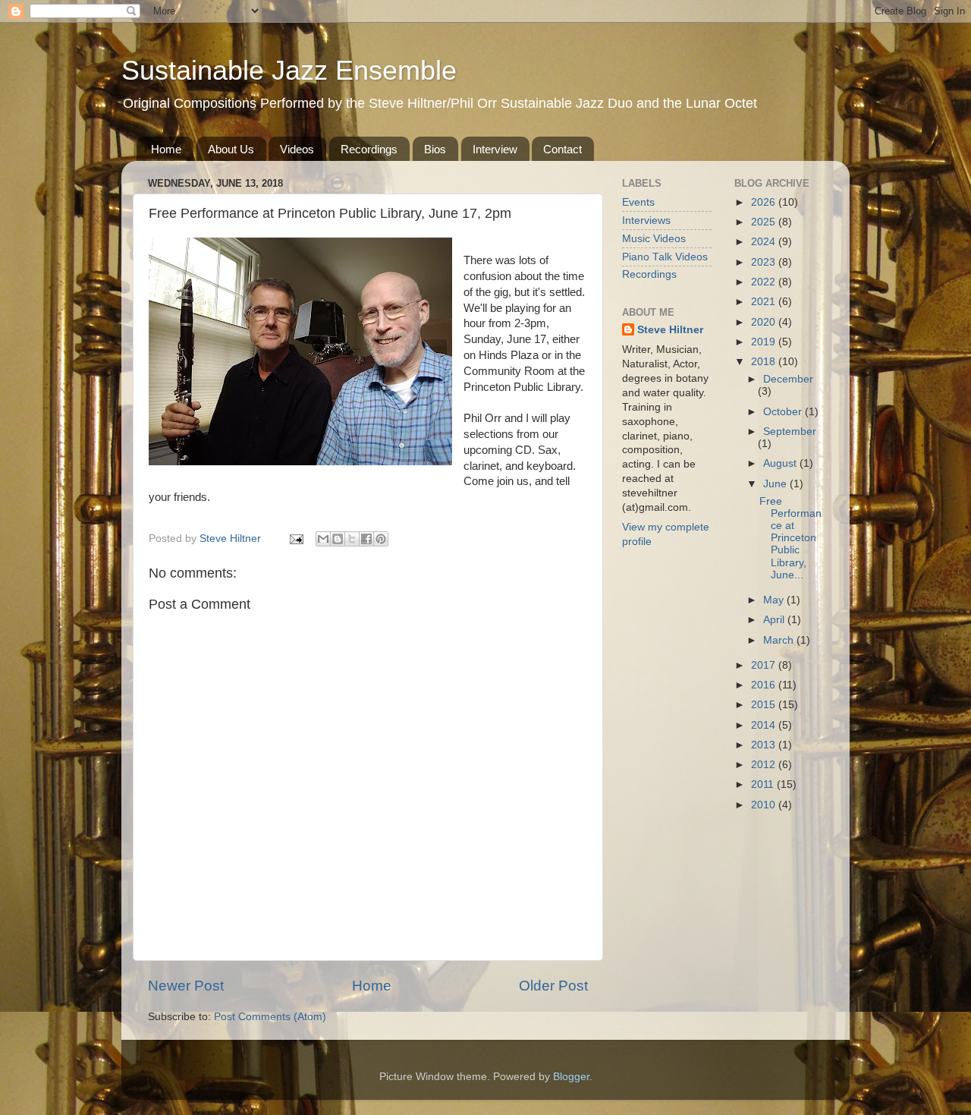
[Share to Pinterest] (380, 538)
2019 (764, 342)
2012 (764, 764)
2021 (764, 301)
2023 (764, 262)
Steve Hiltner (670, 329)
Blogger (571, 1076)
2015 (764, 704)
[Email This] (323, 538)
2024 (764, 241)
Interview (495, 149)
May (775, 600)
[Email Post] (295, 538)
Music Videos (654, 238)
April (775, 619)
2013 (764, 745)
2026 (764, 202)
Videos (297, 149)
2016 (764, 685)
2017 (764, 665)
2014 (764, 725)
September (789, 431)
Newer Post (186, 986)
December (788, 379)
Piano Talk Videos (665, 257)
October (784, 411)
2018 (764, 361)
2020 (764, 322)
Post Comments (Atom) (270, 1016)
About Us (231, 149)
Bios (435, 149)
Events (638, 202)
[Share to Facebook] (366, 538)
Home (166, 149)
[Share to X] (352, 538)
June (776, 484)
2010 (764, 805)
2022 (764, 282)
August (781, 463)
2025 (764, 222)
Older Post (553, 986)
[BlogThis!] (337, 538)
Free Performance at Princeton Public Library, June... (790, 538)
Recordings (369, 149)
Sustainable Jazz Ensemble (289, 70)
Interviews (646, 220)
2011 (764, 784)
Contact (562, 149)
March (780, 640)
